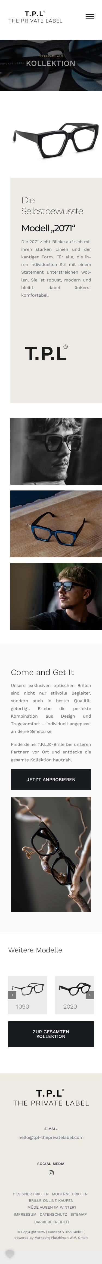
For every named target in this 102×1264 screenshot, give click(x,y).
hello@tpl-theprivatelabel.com (51, 1137)
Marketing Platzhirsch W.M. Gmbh (61, 1238)
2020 (70, 1006)
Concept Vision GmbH (65, 1232)
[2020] (74, 981)
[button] (12, 995)
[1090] (27, 981)
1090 (22, 1006)
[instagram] (51, 1172)
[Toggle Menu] (90, 16)
